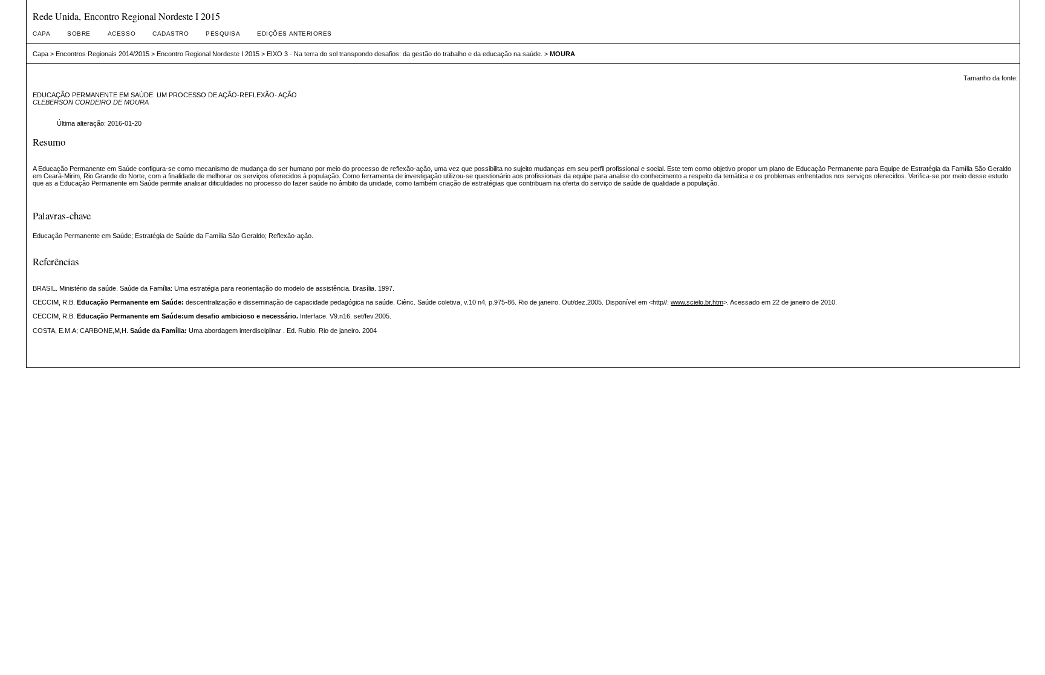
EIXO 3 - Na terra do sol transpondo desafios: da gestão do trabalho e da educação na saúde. (404, 53)
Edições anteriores (294, 33)
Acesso (121, 33)
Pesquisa (223, 33)
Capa (41, 33)
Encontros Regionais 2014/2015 (102, 53)
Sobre (79, 33)
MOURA (562, 53)
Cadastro (170, 33)
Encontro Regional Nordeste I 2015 (208, 53)
